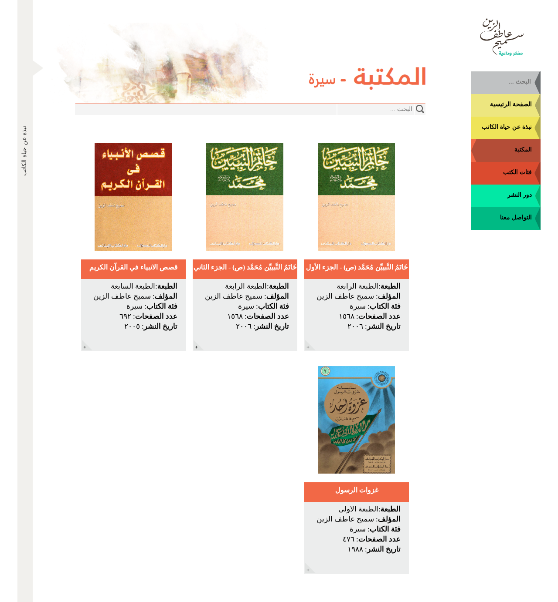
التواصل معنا (516, 217)
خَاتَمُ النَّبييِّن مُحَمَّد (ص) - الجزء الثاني (245, 267)
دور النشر (519, 195)
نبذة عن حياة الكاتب (507, 127)
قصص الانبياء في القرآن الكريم (133, 267)
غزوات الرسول (356, 490)
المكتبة (523, 149)
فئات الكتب (517, 172)
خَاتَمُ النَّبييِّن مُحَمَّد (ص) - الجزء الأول (357, 267)
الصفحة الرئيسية (511, 104)
